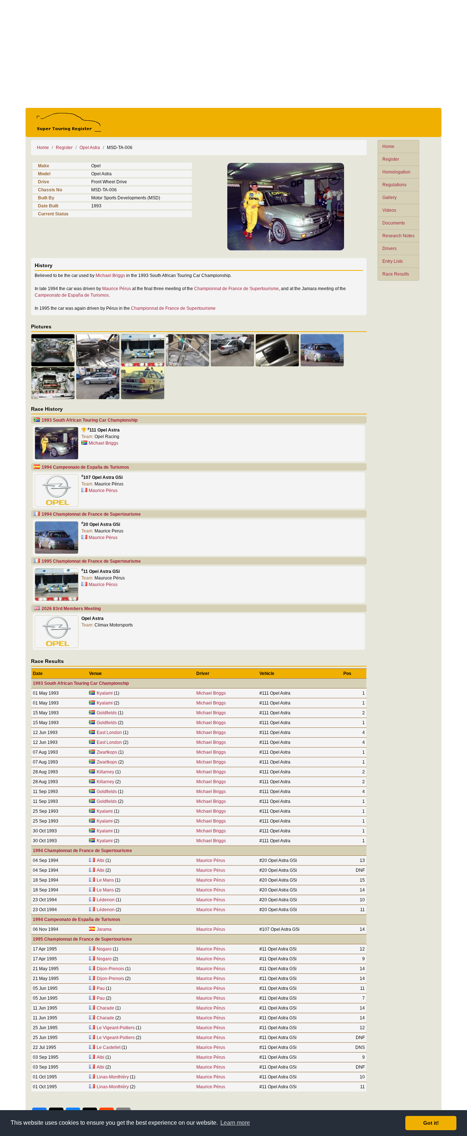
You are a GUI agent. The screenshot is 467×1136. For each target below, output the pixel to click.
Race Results (395, 274)
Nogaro (104, 949)
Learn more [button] (235, 1123)
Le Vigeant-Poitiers (116, 1027)
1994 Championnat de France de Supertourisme (91, 514)
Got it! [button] (431, 1123)
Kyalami (105, 693)
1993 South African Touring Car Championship (90, 420)
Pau (101, 988)
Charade (105, 1008)
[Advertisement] (233, 54)
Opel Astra (90, 147)
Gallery (389, 197)
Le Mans (105, 880)
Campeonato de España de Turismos (72, 295)
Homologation (396, 172)
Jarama (104, 929)
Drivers (389, 248)
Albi (100, 860)
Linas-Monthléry (113, 1077)
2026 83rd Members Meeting (71, 608)
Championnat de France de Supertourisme (236, 288)
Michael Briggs (110, 275)
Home (388, 146)
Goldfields (107, 712)
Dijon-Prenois (110, 968)
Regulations (394, 184)
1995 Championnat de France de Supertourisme (91, 561)
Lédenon (106, 899)
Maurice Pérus (116, 288)
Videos (389, 210)
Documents (393, 223)
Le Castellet (108, 1047)
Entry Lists (392, 261)
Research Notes (398, 235)
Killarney (105, 771)
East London (109, 732)
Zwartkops (107, 752)
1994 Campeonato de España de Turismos (85, 467)
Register (390, 159)
